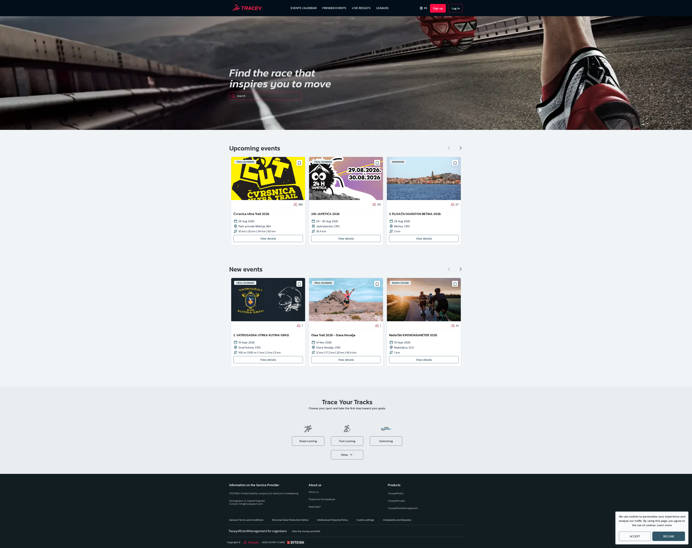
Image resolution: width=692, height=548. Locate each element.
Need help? (315, 507)
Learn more (664, 525)
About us (314, 492)
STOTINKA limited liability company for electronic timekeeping (263, 493)
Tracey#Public (396, 493)
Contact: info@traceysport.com (246, 504)
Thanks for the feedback (322, 499)
